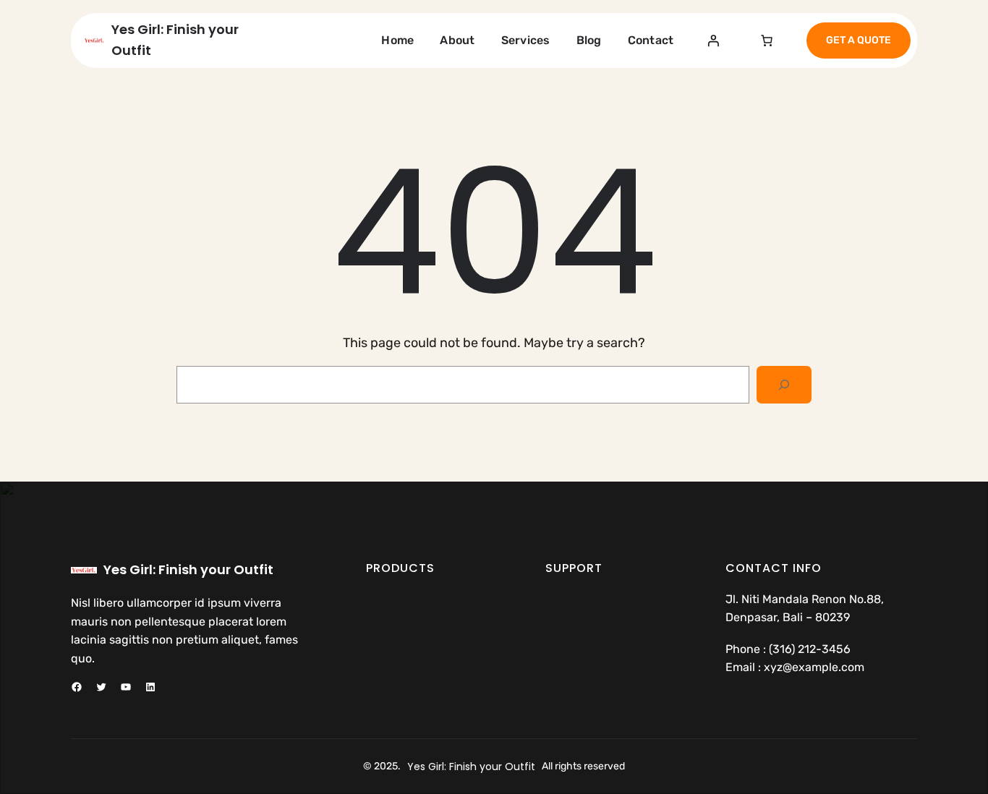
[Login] (713, 40)
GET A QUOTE (858, 40)
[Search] (784, 385)
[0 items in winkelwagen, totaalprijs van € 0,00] (766, 40)
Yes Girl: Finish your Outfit (188, 569)
